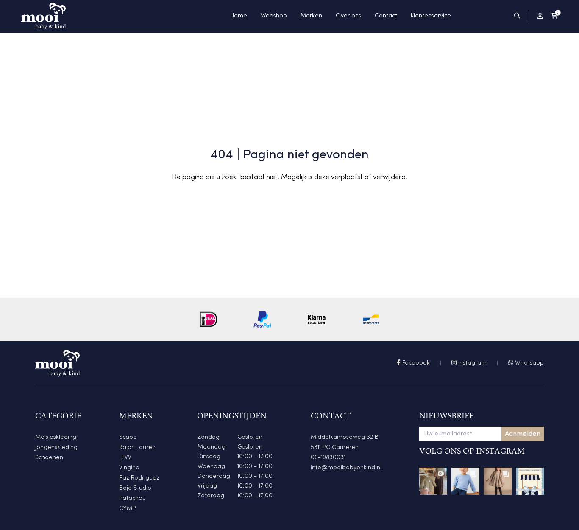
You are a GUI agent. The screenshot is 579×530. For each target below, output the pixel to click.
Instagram (472, 363)
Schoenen (49, 457)
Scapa (128, 437)
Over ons (348, 16)
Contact (386, 16)
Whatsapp (528, 363)
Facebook (415, 363)
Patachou (132, 498)
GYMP (127, 508)
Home (238, 16)
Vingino (129, 468)
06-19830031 (328, 457)
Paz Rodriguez (139, 478)
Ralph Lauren (137, 447)
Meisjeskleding (55, 437)
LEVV (125, 457)
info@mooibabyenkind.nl (346, 468)
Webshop (274, 16)
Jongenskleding (56, 447)
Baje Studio (135, 488)
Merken (311, 16)
